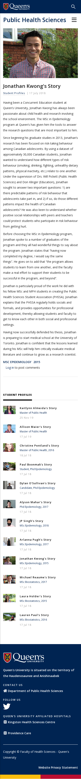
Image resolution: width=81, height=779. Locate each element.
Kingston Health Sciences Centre (31, 722)
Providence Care (19, 733)
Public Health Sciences (34, 20)
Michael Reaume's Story (38, 577)
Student (24, 469)
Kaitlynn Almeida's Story (38, 408)
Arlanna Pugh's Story (36, 539)
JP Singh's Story (31, 521)
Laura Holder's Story (35, 596)
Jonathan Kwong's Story (37, 558)
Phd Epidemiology (41, 469)
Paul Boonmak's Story (36, 464)
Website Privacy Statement (58, 767)
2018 (46, 525)
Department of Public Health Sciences (35, 691)
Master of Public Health (33, 412)
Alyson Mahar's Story (36, 502)
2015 (36, 362)
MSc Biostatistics (30, 582)
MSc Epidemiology (17, 362)
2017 (45, 506)
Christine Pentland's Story (39, 445)
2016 (51, 450)
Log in (10, 368)
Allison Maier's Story (35, 427)
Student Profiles (14, 93)
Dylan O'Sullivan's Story (38, 483)
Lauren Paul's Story (34, 615)
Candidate (26, 487)
